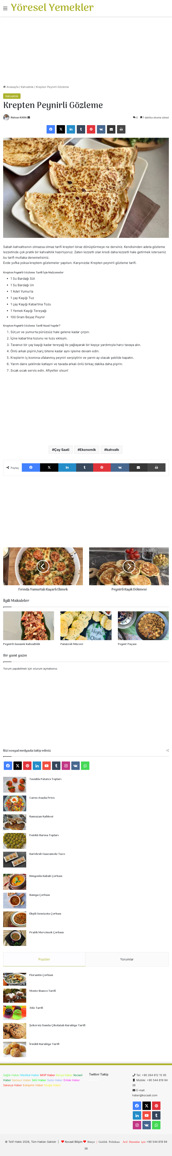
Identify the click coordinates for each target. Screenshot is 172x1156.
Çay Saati (61, 450)
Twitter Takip (98, 1074)
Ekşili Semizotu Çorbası (45, 913)
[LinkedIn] (71, 129)
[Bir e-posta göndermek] (28, 117)
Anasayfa (12, 87)
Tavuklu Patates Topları (45, 779)
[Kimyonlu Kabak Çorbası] (14, 882)
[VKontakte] (101, 129)
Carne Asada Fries (42, 798)
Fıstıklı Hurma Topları (44, 835)
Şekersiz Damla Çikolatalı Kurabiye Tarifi (57, 1025)
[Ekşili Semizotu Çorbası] (14, 919)
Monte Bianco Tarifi (42, 991)
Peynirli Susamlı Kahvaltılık (21, 644)
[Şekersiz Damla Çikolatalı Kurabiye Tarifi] (14, 1031)
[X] (61, 129)
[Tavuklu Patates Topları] (14, 785)
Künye (91, 1141)
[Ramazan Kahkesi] (14, 822)
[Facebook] (51, 129)
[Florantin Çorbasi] (14, 979)
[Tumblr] (81, 129)
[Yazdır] (121, 129)
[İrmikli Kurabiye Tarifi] (14, 1049)
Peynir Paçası (127, 644)
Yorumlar (127, 959)
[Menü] (5, 10)
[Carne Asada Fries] (14, 803)
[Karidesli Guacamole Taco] (14, 859)
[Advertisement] (86, 52)
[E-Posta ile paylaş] (111, 129)
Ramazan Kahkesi (41, 816)
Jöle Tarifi (36, 1008)
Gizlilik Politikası (109, 1141)
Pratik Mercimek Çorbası (46, 932)
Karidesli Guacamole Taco (47, 854)
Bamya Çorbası (39, 895)
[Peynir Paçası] (143, 625)
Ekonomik (88, 450)
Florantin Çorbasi (41, 975)
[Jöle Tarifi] (14, 1013)
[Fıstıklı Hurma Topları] (14, 841)
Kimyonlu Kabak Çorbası (45, 876)
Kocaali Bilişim (73, 1141)
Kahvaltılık (27, 87)
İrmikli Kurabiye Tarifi (44, 1044)
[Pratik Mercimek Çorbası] (14, 938)
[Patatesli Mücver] (85, 625)
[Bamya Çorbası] (14, 900)
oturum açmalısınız (45, 668)
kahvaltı (112, 450)
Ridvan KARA (19, 117)
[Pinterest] (91, 129)
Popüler (44, 959)
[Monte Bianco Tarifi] (14, 996)
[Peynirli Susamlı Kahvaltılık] (28, 625)
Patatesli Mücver (71, 644)
